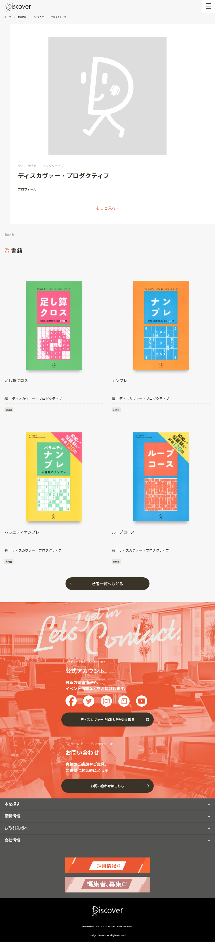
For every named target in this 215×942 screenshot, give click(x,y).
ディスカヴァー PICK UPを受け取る (107, 719)
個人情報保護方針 (88, 926)
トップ (8, 16)
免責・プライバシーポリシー (105, 926)
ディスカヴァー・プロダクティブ (49, 16)
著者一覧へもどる (107, 583)
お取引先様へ (16, 828)
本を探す (12, 804)
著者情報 (22, 16)
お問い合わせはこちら (107, 785)
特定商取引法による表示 (124, 926)
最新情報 (12, 816)
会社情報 (12, 840)
